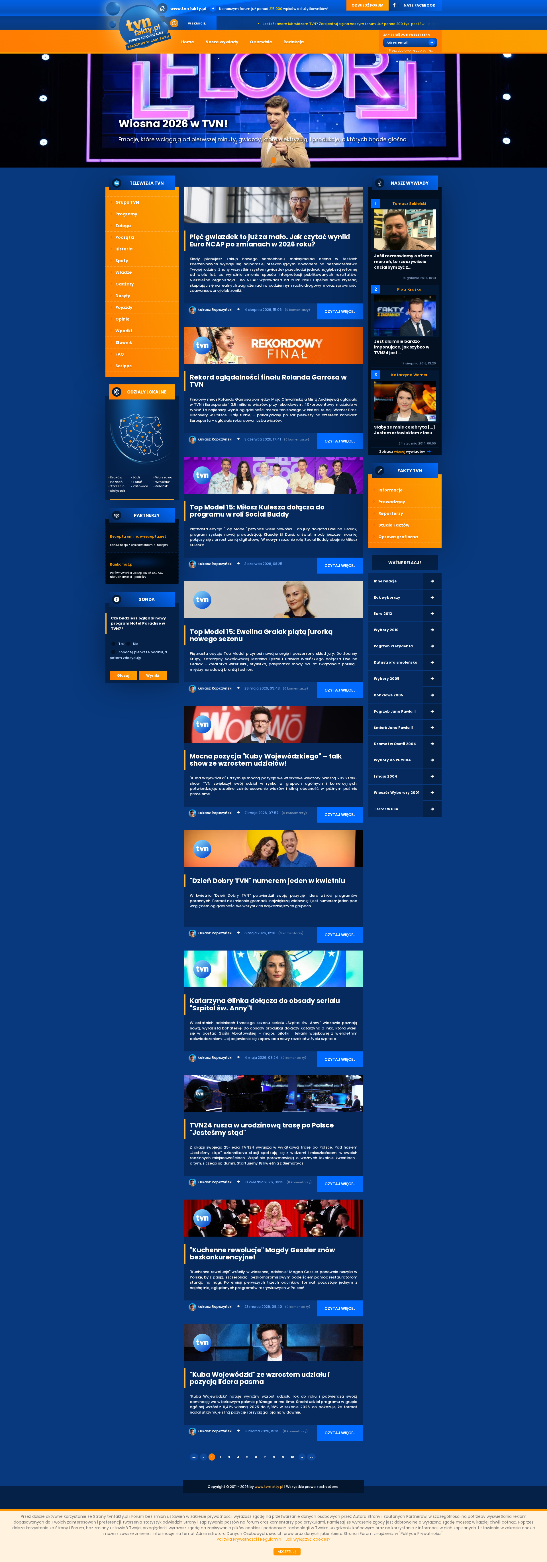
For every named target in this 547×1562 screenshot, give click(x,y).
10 (292, 1457)
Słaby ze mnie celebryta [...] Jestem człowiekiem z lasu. (404, 430)
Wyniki (152, 675)
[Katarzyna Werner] (405, 400)
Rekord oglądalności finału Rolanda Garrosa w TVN (268, 381)
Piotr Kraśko (409, 289)
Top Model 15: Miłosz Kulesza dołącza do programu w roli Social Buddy (257, 511)
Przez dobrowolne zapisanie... (411, 50)
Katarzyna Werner (409, 375)
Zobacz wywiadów (402, 451)
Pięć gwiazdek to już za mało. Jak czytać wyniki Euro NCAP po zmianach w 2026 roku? (270, 240)
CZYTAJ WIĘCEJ (340, 311)
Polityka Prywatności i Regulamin (249, 1539)
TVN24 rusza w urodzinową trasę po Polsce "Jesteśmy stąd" (262, 1129)
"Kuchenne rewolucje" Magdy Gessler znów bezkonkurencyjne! (262, 1253)
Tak (121, 643)
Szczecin (117, 486)
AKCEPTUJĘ (287, 1551)
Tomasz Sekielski (409, 203)
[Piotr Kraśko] (405, 315)
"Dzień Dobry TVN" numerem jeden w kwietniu (267, 880)
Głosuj (123, 675)
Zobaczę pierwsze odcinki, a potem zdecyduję (138, 655)
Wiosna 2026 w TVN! (173, 123)
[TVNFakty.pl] (141, 26)
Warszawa (162, 477)
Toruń (137, 482)
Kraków (116, 477)
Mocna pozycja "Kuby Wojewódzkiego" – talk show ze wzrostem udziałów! (266, 760)
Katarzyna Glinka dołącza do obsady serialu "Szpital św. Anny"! (265, 1004)
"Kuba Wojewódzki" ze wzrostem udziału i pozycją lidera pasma (260, 1378)
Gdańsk (161, 486)
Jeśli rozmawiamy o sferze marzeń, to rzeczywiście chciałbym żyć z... (403, 261)
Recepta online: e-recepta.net (138, 536)
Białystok (117, 491)
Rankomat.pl (122, 564)
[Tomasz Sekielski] (405, 229)
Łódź (136, 477)
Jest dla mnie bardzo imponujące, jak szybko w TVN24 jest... (401, 347)
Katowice (140, 486)
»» (311, 1457)
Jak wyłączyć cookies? (308, 1539)
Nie (135, 643)
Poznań (116, 482)
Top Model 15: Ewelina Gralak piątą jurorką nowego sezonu (261, 635)
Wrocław (162, 482)
